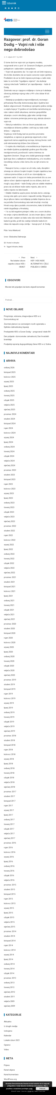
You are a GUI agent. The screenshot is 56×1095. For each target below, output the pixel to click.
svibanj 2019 (9, 712)
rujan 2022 (8, 535)
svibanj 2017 (9, 819)
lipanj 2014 (8, 959)
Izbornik (11, 3)
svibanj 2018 (9, 768)
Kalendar (7, 1035)
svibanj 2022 (9, 554)
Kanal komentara (11, 1074)
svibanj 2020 (9, 656)
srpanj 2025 (9, 381)
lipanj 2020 (8, 652)
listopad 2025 (9, 372)
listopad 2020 (9, 633)
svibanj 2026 (9, 367)
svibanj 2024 (9, 447)
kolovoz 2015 (9, 903)
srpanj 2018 (9, 759)
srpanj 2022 (9, 544)
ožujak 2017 (9, 829)
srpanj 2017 (9, 810)
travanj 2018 (9, 773)
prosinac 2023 (10, 470)
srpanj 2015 (9, 908)
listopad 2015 (9, 894)
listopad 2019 (9, 689)
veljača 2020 (9, 670)
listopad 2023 (9, 479)
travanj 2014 (9, 969)
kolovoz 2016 (9, 852)
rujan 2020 (8, 638)
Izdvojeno (8, 1031)
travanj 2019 (9, 717)
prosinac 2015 (10, 885)
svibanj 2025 (9, 391)
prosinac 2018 (10, 736)
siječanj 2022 (9, 572)
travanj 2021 (9, 605)
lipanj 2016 (8, 861)
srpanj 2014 (9, 955)
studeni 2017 (9, 796)
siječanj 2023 (9, 521)
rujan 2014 (8, 945)
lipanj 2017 (8, 815)
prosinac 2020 (10, 624)
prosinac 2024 (10, 414)
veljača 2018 (9, 782)
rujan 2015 (8, 899)
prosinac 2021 (10, 577)
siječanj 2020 (9, 675)
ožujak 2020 (9, 666)
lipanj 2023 (8, 498)
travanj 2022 (9, 558)
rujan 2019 (8, 694)
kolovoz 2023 (9, 489)
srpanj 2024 (9, 437)
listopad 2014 (9, 941)
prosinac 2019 (10, 680)
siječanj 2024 (9, 465)
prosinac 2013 (10, 978)
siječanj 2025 (9, 409)
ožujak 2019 (9, 722)
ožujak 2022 (9, 563)
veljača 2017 (9, 833)
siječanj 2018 (9, 787)
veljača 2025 (9, 405)
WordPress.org (10, 1079)
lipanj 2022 (8, 549)
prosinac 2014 (10, 931)
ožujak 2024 (9, 456)
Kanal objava (9, 1070)
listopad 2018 (9, 745)
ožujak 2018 (9, 777)
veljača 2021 (9, 614)
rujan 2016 (8, 847)
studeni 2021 (9, 582)
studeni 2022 (9, 531)
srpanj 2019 (9, 703)
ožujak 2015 (9, 917)
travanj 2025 (9, 395)
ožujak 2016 (9, 875)
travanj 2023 (9, 507)
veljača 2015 (9, 922)
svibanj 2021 (9, 600)
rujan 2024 (8, 428)
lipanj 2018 (8, 763)
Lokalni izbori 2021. (12, 1040)
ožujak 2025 (9, 400)
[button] (4, 3)
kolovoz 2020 (9, 642)
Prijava (7, 1065)
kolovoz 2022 (9, 540)
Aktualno (16, 243)
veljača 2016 (9, 880)
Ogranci (7, 1045)
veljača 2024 (9, 461)
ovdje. (31, 1089)
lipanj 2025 (8, 386)
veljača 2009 (9, 1001)
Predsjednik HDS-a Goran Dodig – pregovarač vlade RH (27, 332)
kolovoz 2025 (9, 377)
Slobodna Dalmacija (17, 237)
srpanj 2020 (9, 647)
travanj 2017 (9, 824)
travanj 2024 (9, 451)
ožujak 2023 (9, 512)
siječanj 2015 (9, 927)
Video (6, 1049)
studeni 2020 (9, 628)
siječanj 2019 (9, 731)
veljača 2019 (9, 726)
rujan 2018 (8, 750)
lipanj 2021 (8, 596)
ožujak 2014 (9, 973)
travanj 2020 (9, 661)
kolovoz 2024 (9, 433)
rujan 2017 (8, 805)
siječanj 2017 (9, 838)
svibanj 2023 (9, 503)
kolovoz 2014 (9, 950)
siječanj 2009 (9, 1006)
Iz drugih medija (10, 1026)
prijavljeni (19, 287)
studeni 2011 (9, 996)
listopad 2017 (9, 801)
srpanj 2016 (9, 857)
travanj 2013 (9, 987)
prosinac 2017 (10, 791)
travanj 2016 (9, 871)
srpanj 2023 (9, 493)
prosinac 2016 (10, 843)
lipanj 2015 (8, 913)
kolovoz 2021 (9, 591)
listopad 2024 (9, 423)
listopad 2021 (9, 586)
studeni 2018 (9, 740)
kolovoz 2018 (9, 754)
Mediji (21, 247)
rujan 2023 (8, 484)
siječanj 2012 (9, 992)
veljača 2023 (9, 517)
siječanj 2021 (9, 619)
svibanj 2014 (9, 964)
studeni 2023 (9, 475)
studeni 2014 (9, 936)
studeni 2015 (9, 889)
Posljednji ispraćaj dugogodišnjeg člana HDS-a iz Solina (27, 344)
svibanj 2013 (9, 982)
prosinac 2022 (10, 526)
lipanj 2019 (8, 708)
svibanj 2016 (9, 866)
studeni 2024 (9, 419)
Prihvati (42, 1088)
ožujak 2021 (9, 610)
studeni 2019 (9, 684)
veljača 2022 (9, 568)
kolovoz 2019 (9, 698)
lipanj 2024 (8, 442)
